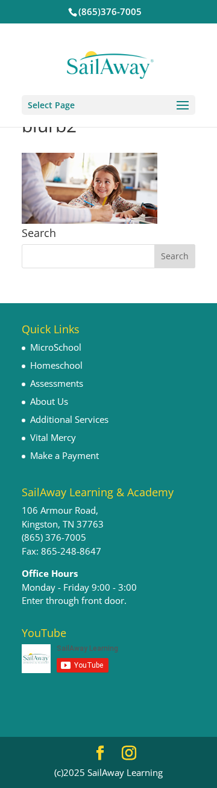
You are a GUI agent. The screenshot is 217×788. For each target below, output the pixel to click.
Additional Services (69, 419)
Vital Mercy (53, 437)
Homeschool (56, 365)
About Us (49, 401)
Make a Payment (64, 455)
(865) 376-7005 (54, 537)
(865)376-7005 (110, 11)
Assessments (56, 383)
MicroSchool (55, 347)
